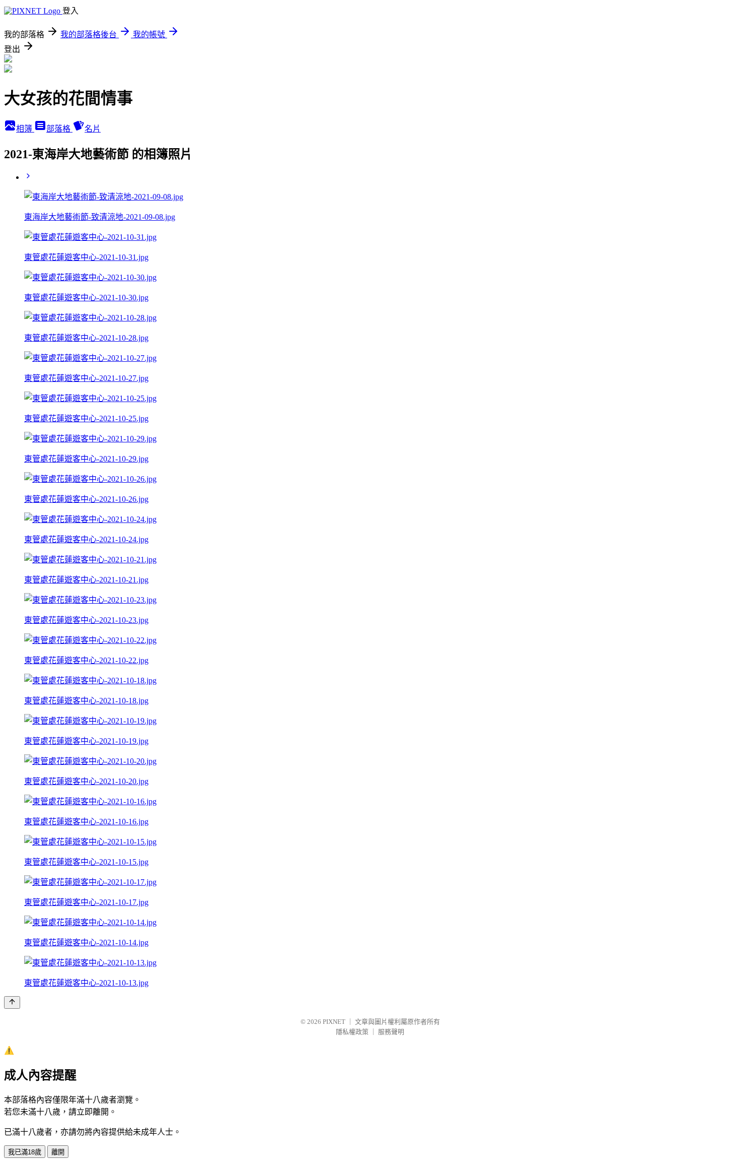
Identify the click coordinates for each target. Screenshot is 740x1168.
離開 (57, 1152)
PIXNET (334, 1021)
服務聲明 (391, 1031)
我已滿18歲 (24, 1152)
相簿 (25, 128)
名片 (93, 128)
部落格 (59, 128)
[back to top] (12, 1002)
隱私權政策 (352, 1031)
